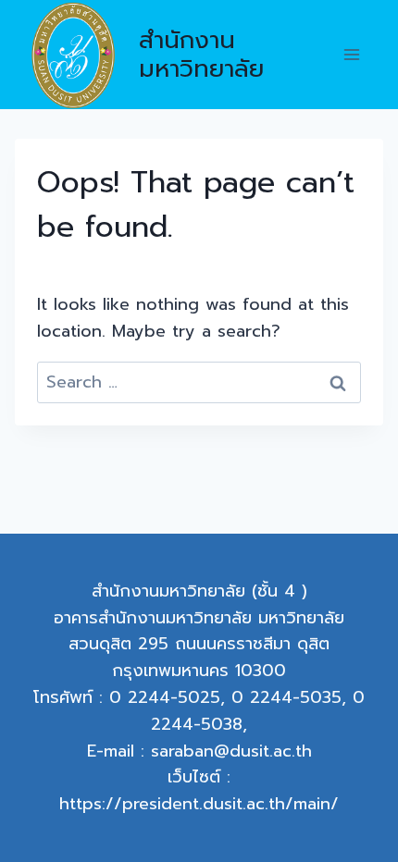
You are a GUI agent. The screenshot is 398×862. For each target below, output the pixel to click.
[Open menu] (351, 55)
